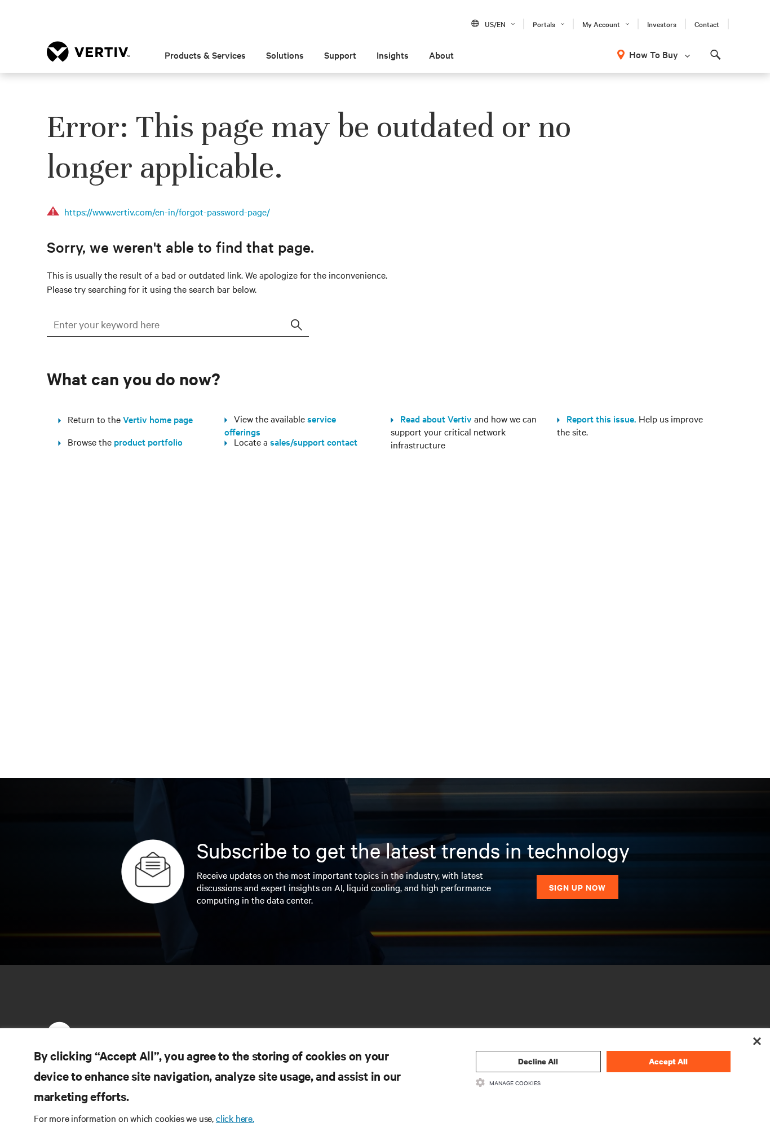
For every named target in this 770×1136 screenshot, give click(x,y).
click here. (235, 1118)
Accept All (668, 1061)
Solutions (285, 55)
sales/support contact (313, 441)
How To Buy (653, 54)
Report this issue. (598, 418)
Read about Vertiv (432, 418)
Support (340, 55)
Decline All (538, 1061)
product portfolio (148, 441)
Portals (544, 24)
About (441, 55)
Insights (393, 55)
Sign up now (577, 887)
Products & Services (205, 55)
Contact (706, 24)
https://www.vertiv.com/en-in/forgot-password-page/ (167, 211)
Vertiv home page (158, 419)
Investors (661, 24)
